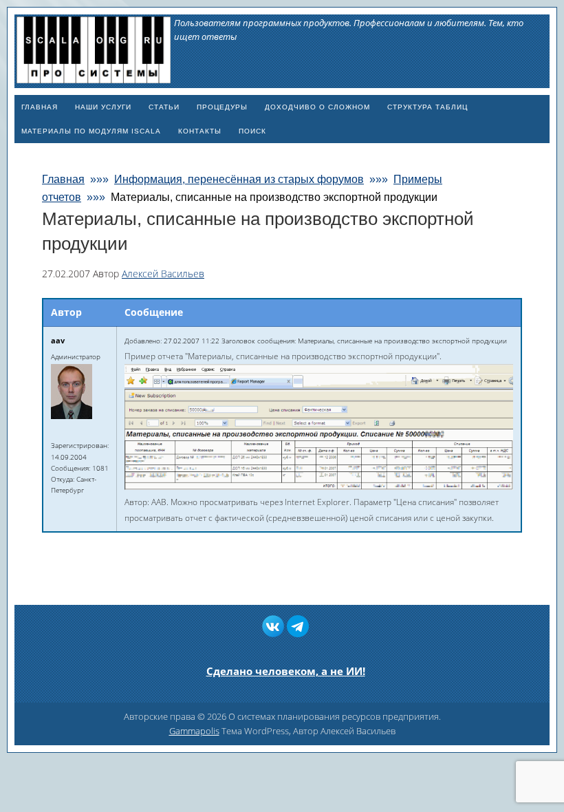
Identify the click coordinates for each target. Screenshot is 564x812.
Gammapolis (194, 731)
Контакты (199, 131)
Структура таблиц (427, 107)
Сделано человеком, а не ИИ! (285, 671)
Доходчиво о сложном (317, 107)
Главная (39, 107)
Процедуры (222, 107)
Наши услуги (103, 107)
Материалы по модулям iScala (91, 131)
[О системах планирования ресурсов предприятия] (94, 77)
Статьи (164, 107)
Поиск (252, 131)
